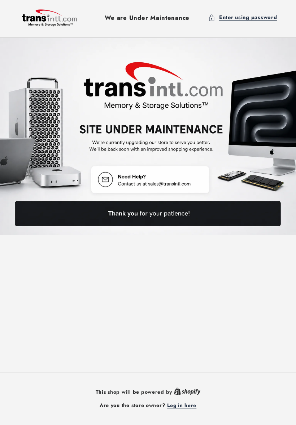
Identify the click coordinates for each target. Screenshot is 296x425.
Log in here (181, 405)
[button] (242, 17)
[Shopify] (187, 391)
